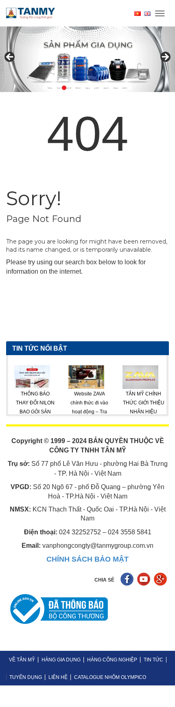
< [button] (10, 57)
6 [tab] (92, 88)
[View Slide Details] (87, 59)
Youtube (144, 580)
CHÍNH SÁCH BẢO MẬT (87, 559)
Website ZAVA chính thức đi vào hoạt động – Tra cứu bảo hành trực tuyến (77, 412)
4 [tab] (73, 88)
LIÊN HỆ (58, 677)
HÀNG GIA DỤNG (61, 660)
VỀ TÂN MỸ (22, 660)
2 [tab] (54, 88)
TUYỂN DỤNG (25, 677)
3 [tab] (64, 88)
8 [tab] (111, 88)
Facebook (128, 580)
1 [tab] (45, 88)
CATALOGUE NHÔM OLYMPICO (110, 677)
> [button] (165, 57)
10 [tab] (129, 88)
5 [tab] (83, 88)
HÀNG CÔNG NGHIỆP (112, 660)
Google (161, 580)
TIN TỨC (153, 660)
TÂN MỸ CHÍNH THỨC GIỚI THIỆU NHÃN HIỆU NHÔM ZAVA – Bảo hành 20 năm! (132, 412)
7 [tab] (101, 88)
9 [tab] (120, 88)
